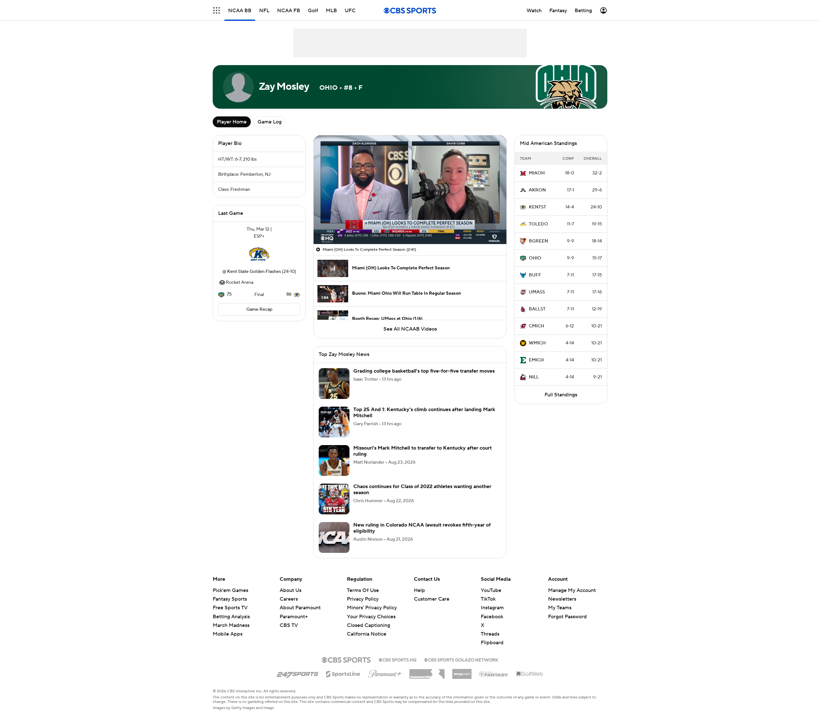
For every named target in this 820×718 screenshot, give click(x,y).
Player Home (232, 122)
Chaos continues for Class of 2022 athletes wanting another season (422, 489)
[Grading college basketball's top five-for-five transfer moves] (334, 383)
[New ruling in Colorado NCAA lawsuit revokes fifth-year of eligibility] (334, 537)
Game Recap (259, 309)
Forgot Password (567, 616)
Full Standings (561, 395)
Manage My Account (572, 590)
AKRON (537, 190)
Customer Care (431, 599)
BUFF (535, 275)
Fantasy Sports (230, 599)
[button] (216, 10)
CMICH (536, 326)
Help (419, 590)
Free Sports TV (230, 607)
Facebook (492, 616)
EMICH (536, 360)
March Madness (231, 625)
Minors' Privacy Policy (372, 607)
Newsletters (562, 599)
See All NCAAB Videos (410, 329)
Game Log (270, 122)
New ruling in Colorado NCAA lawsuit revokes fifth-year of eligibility (422, 528)
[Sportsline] (343, 673)
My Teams (559, 607)
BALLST (537, 309)
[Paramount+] (385, 672)
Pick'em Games (230, 590)
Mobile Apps (227, 634)
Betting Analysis (231, 616)
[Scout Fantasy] (494, 674)
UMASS (537, 292)
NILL (534, 377)
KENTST (537, 207)
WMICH (537, 343)
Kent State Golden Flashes (254, 272)
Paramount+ (294, 616)
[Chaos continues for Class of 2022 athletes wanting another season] (334, 499)
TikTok (488, 599)
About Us (290, 590)
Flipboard (492, 642)
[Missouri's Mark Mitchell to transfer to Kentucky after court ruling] (334, 460)
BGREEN (538, 241)
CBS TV (289, 625)
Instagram (492, 607)
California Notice (366, 628)
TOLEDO (538, 224)
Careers (289, 599)
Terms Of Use (363, 590)
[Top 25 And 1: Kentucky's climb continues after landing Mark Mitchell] (334, 422)
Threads (490, 634)
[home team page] (259, 254)
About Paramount (300, 607)
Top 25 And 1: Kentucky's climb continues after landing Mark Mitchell (424, 412)
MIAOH (537, 173)
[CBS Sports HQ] (397, 659)
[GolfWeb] (529, 674)
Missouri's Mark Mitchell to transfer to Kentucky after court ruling (422, 451)
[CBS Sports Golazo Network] (461, 659)
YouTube (491, 590)
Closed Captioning (368, 619)
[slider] (410, 225)
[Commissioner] (427, 671)
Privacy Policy (363, 599)
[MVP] (462, 671)
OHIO (535, 258)
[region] (410, 189)
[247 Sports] (297, 673)
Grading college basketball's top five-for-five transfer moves (424, 371)
